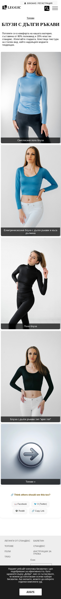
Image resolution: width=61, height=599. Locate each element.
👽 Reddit (20, 511)
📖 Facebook (20, 504)
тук (40, 582)
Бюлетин (38, 541)
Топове (30, 18)
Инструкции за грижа (42, 552)
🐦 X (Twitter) (40, 504)
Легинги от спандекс (17, 541)
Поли (8, 551)
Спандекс (39, 546)
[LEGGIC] (11, 7)
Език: (33, 560)
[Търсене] (46, 8)
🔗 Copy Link (38, 511)
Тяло (7, 556)
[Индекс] (55, 8)
